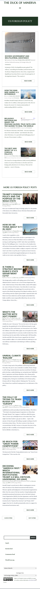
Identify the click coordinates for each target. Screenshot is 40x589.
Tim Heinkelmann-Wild (22, 481)
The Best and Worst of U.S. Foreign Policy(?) (10, 151)
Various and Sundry (19, 157)
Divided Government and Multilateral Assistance (17, 57)
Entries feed (9, 548)
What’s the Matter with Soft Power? (10, 314)
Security (8, 320)
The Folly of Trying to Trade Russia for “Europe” (12, 400)
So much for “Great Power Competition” (11, 443)
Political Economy (14, 62)
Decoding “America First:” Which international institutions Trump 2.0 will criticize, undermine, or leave (17, 473)
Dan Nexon (7, 318)
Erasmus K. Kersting (11, 60)
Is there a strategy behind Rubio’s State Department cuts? (12, 271)
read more (28, 81)
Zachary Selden (8, 406)
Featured (8, 157)
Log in (7, 543)
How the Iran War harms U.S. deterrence (11, 92)
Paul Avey (7, 96)
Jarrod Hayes (7, 360)
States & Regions (14, 407)
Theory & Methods (16, 320)
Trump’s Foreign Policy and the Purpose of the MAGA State (12, 197)
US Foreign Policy (24, 62)
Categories (20, 573)
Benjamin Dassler (9, 481)
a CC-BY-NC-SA (31, 580)
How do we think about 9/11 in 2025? (13, 226)
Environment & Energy (12, 361)
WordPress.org (9, 560)
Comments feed (10, 554)
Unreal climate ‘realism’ (12, 356)
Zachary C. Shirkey (9, 203)
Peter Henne (8, 127)
